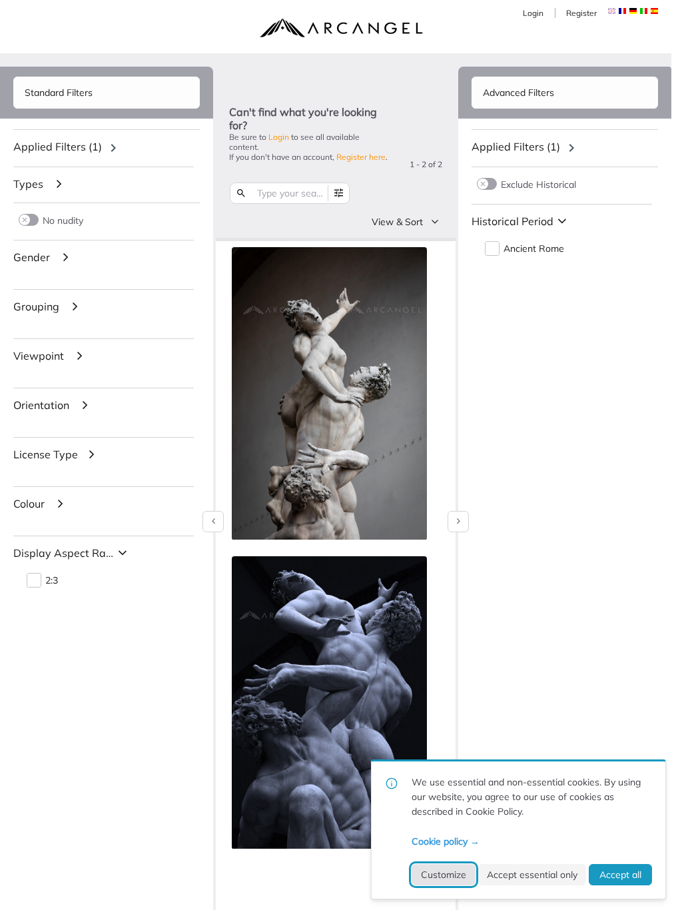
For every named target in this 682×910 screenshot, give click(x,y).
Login (533, 13)
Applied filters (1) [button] (57, 146)
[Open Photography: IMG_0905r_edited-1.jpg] (329, 702)
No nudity (63, 220)
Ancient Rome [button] (534, 248)
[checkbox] (413, 259)
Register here (361, 157)
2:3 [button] (51, 580)
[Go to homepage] (341, 28)
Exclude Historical (538, 184)
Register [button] (581, 13)
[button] (622, 11)
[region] (106, 148)
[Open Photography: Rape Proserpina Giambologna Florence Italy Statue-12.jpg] (329, 393)
